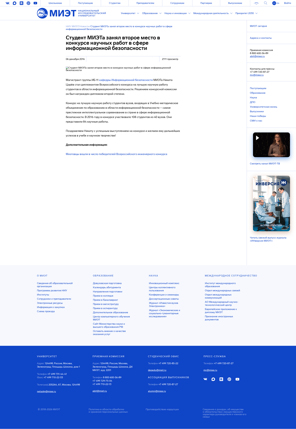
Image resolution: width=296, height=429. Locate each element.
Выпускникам (235, 3)
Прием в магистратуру (106, 304)
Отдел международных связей (222, 290)
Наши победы (258, 116)
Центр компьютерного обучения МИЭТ (111, 318)
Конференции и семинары (164, 294)
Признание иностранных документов (219, 318)
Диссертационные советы (164, 298)
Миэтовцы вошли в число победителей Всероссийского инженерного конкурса (116, 154)
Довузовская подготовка (107, 283)
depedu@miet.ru (157, 370)
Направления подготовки (107, 291)
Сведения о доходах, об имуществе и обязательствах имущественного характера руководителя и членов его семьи (224, 413)
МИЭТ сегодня (258, 26)
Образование (257, 92)
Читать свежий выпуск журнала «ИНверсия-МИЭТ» (268, 239)
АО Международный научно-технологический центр (221, 303)
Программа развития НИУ (52, 290)
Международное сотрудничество (231, 275)
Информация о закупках (51, 307)
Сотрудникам (177, 3)
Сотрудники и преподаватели (54, 298)
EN (278, 3)
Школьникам (55, 3)
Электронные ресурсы (50, 302)
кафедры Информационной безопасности (126, 80)
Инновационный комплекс (164, 283)
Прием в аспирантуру (105, 308)
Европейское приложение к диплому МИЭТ (221, 311)
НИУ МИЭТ (72, 26)
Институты (43, 294)
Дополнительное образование (110, 312)
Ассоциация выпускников (168, 377)
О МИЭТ (42, 275)
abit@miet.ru (99, 391)
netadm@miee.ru (46, 391)
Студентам (114, 3)
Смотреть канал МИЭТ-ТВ (265, 163)
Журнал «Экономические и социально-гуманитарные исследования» (164, 313)
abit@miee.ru (257, 56)
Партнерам (206, 3)
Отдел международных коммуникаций (218, 296)
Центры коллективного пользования (162, 289)
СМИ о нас (256, 120)
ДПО (252, 102)
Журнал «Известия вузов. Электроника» (164, 304)
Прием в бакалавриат (105, 299)
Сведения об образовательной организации (55, 285)
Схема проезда (46, 311)
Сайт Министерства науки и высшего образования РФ (109, 325)
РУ (274, 3)
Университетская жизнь (263, 106)
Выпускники (257, 111)
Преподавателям (145, 3)
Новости (84, 26)
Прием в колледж (103, 295)
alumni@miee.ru (157, 391)
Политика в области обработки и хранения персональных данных (108, 410)
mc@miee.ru (257, 74)
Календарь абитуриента (107, 287)
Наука (253, 97)
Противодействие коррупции (162, 409)
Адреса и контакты (261, 37)
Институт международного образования (220, 285)
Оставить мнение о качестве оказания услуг (109, 333)
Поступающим (85, 3)
